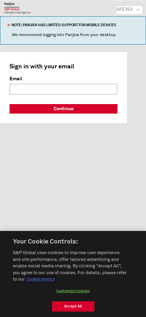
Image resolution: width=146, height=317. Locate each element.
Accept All (73, 306)
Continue (64, 108)
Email (16, 79)
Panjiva (17, 8)
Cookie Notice (40, 279)
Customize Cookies (73, 291)
